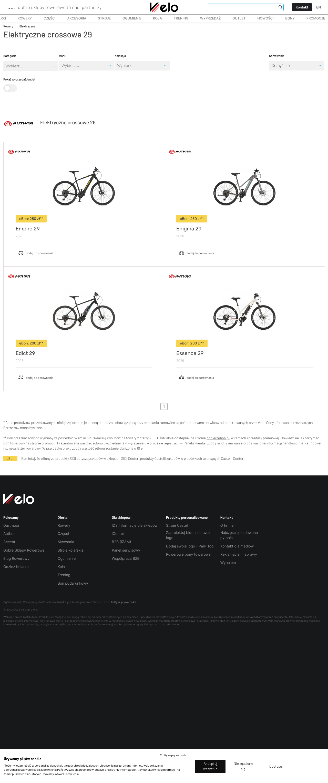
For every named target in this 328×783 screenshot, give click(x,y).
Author (9, 534)
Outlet (236, 18)
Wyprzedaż (207, 18)
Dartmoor (11, 525)
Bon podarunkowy (73, 583)
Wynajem (228, 563)
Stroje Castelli (177, 525)
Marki (62, 56)
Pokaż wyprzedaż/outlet (19, 79)
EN (318, 7)
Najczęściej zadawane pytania (239, 535)
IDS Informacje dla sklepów (134, 525)
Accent (9, 542)
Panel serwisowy (126, 550)
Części (47, 18)
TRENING (178, 18)
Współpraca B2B (125, 558)
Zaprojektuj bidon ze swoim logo (189, 535)
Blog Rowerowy (16, 558)
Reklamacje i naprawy (238, 554)
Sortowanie (276, 56)
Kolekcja (120, 56)
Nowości (265, 18)
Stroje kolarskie (71, 550)
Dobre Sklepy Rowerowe (24, 550)
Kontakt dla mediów (237, 546)
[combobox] (61, 66)
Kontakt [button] (226, 517)
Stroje (101, 18)
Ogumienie (129, 18)
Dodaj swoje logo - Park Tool (190, 546)
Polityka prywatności (123, 602)
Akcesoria (74, 18)
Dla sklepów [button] (121, 517)
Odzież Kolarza (16, 567)
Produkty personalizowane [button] (187, 517)
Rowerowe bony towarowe (188, 554)
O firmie (227, 525)
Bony (290, 18)
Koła (156, 18)
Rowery (22, 18)
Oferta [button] (63, 517)
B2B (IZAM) (121, 542)
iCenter (118, 534)
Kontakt (302, 7)
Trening (64, 575)
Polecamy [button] (11, 517)
